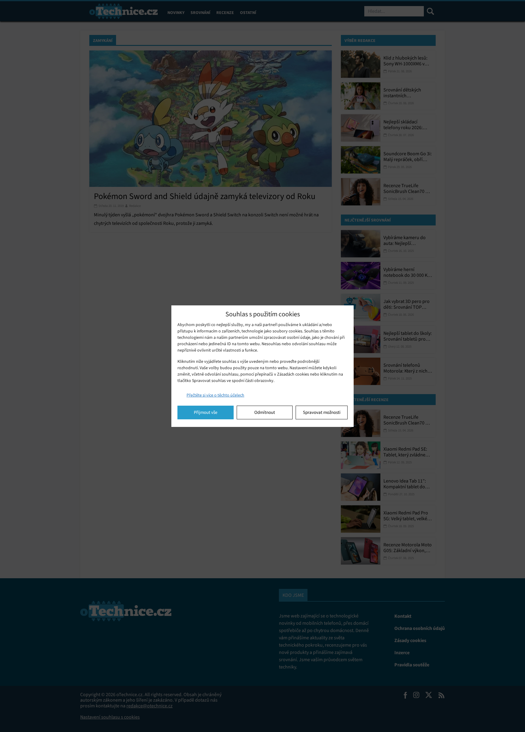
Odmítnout (264, 412)
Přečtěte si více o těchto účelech (215, 395)
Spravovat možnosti (322, 412)
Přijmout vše (205, 412)
